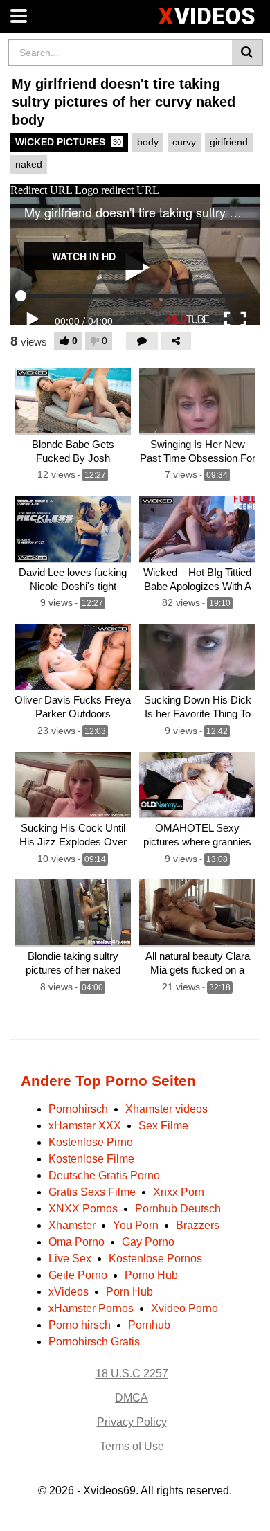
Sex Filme (163, 1125)
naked (28, 164)
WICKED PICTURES (68, 141)
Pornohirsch (78, 1109)
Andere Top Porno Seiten (108, 1081)
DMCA (131, 1398)
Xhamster (72, 1225)
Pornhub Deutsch (178, 1209)
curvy (184, 141)
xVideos (68, 1292)
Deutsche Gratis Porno (104, 1175)
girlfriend (229, 141)
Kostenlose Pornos (155, 1258)
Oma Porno (76, 1242)
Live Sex (69, 1258)
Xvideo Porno (184, 1308)
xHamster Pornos (91, 1308)
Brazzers (197, 1225)
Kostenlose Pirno (90, 1142)
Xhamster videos (166, 1109)
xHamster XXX (84, 1125)
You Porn (136, 1225)
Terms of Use (132, 1446)
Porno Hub (151, 1275)
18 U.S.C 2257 (132, 1373)
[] (247, 52)
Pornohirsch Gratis (94, 1342)
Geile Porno (77, 1275)
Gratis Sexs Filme (92, 1192)
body (148, 141)
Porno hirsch (79, 1325)
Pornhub (149, 1325)
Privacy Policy (132, 1422)
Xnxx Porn (178, 1192)
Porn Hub (129, 1292)
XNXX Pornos (83, 1209)
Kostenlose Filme (91, 1159)
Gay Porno (148, 1242)
